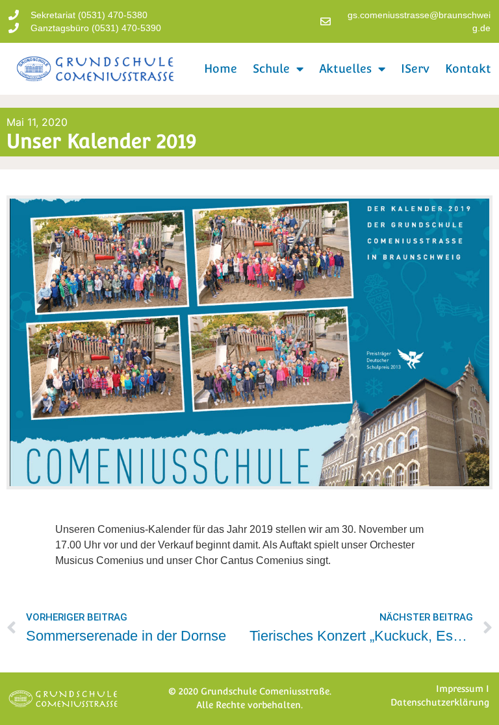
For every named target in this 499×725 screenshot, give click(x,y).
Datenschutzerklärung (439, 702)
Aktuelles (345, 68)
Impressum (459, 688)
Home (220, 68)
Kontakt (468, 68)
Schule (271, 68)
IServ (415, 68)
